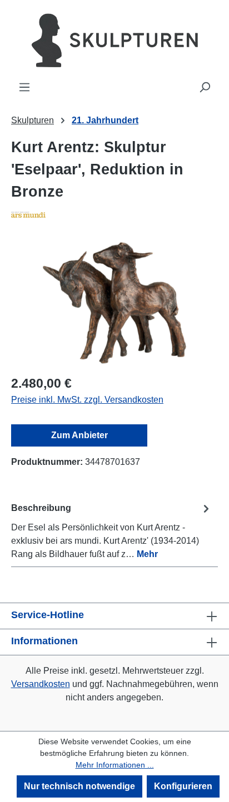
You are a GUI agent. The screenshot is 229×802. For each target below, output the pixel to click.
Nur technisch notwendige (79, 786)
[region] (114, 302)
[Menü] (24, 87)
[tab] (111, 531)
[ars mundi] (114, 214)
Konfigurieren (183, 786)
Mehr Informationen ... (115, 764)
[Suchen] (204, 87)
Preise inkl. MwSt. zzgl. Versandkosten (87, 399)
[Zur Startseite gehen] (114, 40)
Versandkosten (40, 684)
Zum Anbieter (79, 435)
